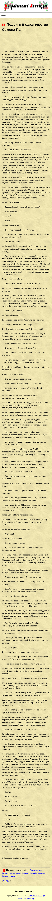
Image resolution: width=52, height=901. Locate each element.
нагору (6, 880)
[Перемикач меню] (3, 15)
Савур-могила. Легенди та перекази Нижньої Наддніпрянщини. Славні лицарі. (24, 873)
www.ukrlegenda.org (26, 898)
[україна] (26, 6)
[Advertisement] (24, 41)
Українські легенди (36, 895)
